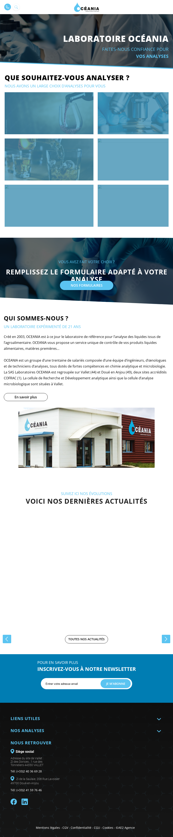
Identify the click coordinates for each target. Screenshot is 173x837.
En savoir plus (26, 397)
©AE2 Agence (125, 828)
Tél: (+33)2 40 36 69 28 (26, 771)
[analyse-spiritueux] (49, 159)
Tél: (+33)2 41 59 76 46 (26, 790)
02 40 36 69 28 (7, 7)
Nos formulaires (87, 285)
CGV (65, 828)
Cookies (108, 828)
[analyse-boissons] (49, 206)
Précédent (7, 639)
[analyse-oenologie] (49, 113)
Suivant (166, 639)
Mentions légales (48, 828)
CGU (97, 828)
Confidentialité (81, 828)
